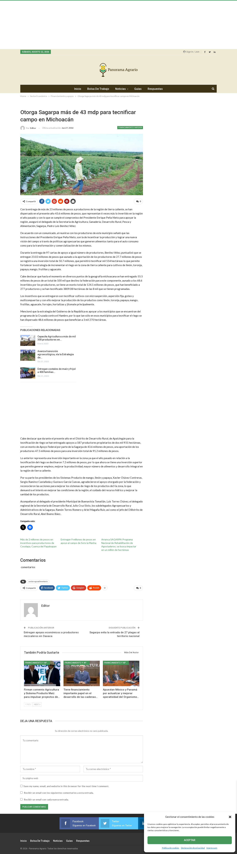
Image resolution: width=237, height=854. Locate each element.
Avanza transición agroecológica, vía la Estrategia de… (55, 354)
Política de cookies (170, 848)
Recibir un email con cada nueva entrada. (46, 799)
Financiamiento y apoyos (130, 127)
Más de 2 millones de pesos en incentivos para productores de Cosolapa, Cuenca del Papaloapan (38, 543)
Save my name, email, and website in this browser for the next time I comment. (66, 786)
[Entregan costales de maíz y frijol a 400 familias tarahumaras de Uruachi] (27, 372)
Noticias (120, 88)
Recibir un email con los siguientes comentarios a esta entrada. (59, 792)
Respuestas (155, 88)
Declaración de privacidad (193, 848)
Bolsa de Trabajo (98, 88)
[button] (230, 817)
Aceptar (189, 840)
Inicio (77, 88)
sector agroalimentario (38, 582)
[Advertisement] (104, 25)
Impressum (211, 848)
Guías (138, 88)
